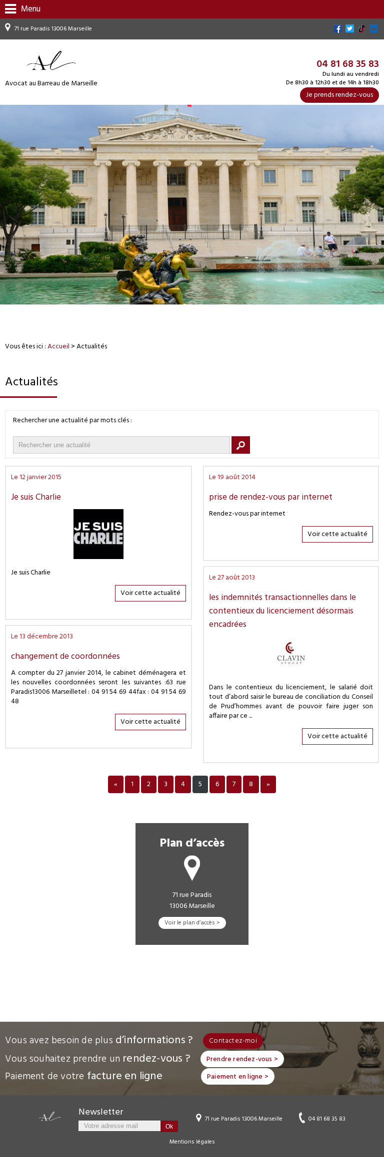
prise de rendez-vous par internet (270, 497)
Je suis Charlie (36, 497)
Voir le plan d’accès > (192, 923)
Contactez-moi (233, 1041)
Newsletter (100, 1112)
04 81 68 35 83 (327, 1119)
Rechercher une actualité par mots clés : (72, 420)
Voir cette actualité (150, 593)
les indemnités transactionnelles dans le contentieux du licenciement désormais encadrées (282, 611)
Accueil (59, 346)
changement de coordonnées (65, 656)
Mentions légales (192, 1142)
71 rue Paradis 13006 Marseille (53, 29)
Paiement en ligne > (237, 1077)
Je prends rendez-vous (339, 95)
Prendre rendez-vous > (242, 1059)
